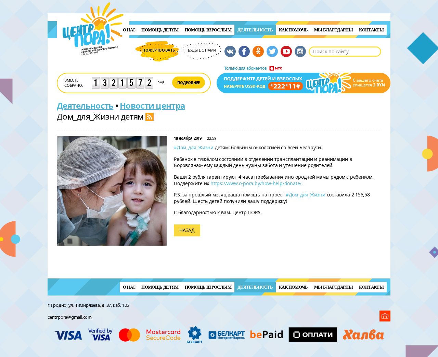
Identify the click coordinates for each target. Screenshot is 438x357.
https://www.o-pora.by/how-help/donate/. (257, 183)
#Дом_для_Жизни (194, 147)
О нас (129, 29)
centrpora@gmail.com (70, 317)
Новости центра (152, 105)
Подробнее (188, 82)
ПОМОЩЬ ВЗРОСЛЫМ (208, 29)
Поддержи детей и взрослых (303, 79)
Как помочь (293, 29)
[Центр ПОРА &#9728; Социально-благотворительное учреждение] (93, 64)
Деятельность (255, 29)
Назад (187, 230)
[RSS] (149, 116)
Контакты (371, 29)
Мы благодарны (333, 29)
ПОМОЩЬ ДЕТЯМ (159, 29)
